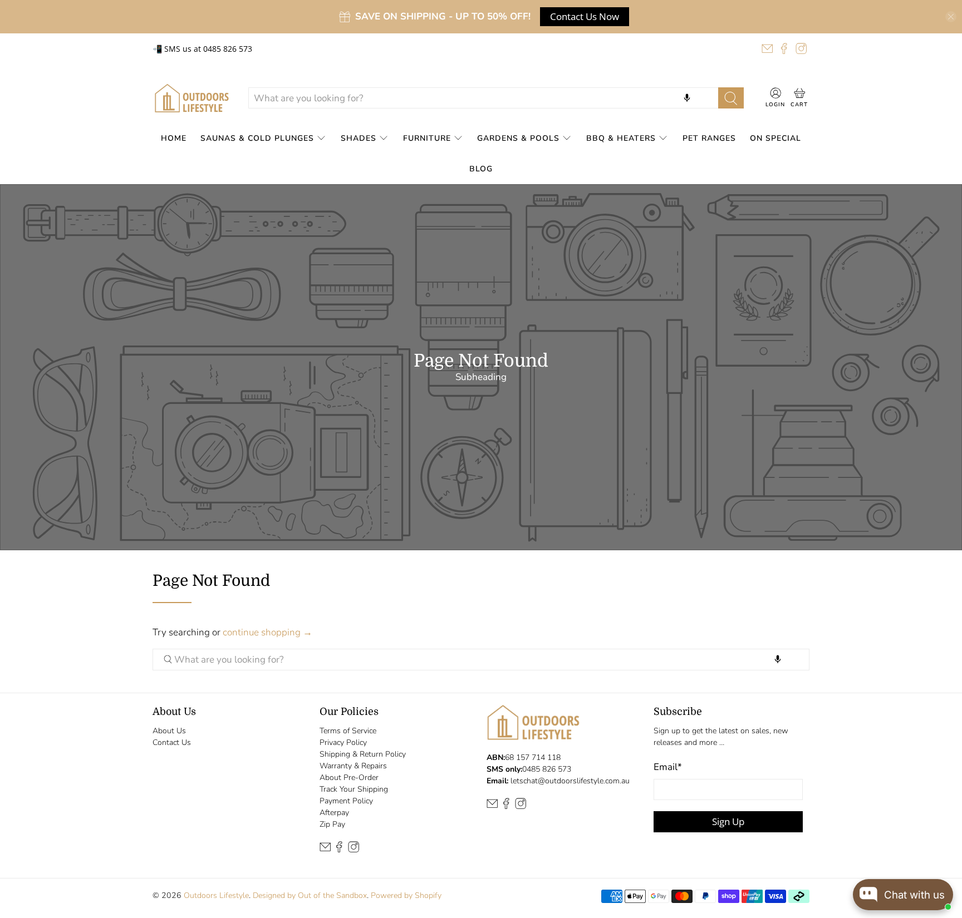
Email (668, 767)
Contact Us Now (584, 16)
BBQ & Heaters (621, 138)
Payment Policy (346, 801)
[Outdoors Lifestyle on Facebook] (783, 48)
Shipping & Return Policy (363, 754)
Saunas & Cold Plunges (257, 138)
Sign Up (728, 821)
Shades (358, 138)
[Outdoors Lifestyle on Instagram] (801, 48)
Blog (481, 169)
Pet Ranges (709, 138)
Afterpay (334, 812)
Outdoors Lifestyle (216, 895)
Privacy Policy (343, 742)
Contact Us (172, 742)
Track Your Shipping (354, 789)
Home (173, 138)
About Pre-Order (349, 777)
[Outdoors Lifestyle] (191, 98)
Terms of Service (348, 730)
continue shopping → (267, 632)
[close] (950, 16)
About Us (169, 730)
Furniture (427, 138)
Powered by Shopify (406, 895)
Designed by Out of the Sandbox (310, 895)
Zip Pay (332, 824)
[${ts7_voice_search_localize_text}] (687, 97)
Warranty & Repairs (353, 766)
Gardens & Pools (518, 138)
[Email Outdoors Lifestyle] (767, 48)
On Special (775, 138)
